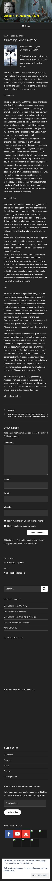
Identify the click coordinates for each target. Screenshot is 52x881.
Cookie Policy (9, 870)
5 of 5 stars (34, 49)
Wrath (22, 46)
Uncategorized (10, 776)
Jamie (22, 36)
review (36, 416)
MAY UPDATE (10, 627)
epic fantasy (32, 414)
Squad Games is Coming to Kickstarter (21, 616)
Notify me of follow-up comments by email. (25, 520)
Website (7, 506)
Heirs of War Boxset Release (16, 622)
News (6, 765)
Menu (27, 26)
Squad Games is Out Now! (15, 605)
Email (7, 493)
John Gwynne (34, 46)
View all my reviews (12, 396)
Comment (9, 442)
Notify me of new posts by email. (21, 525)
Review (11, 410)
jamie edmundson (21, 15)
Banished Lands (16, 414)
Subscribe (12, 812)
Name (7, 479)
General (7, 760)
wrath (44, 416)
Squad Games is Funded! (15, 611)
